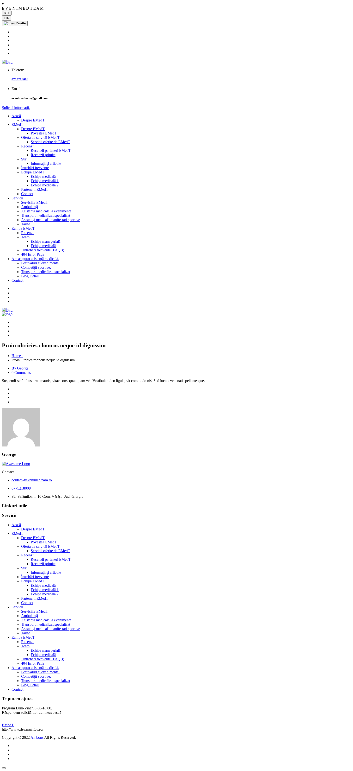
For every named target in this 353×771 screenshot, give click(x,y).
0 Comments (21, 372)
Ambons (36, 737)
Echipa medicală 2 (45, 185)
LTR (6, 18)
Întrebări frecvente (35, 168)
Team (25, 237)
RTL (7, 13)
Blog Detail (30, 276)
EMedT (17, 124)
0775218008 (20, 79)
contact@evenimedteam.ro (32, 480)
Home (17, 356)
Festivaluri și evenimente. (40, 263)
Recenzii (27, 146)
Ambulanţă (29, 207)
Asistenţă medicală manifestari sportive (50, 220)
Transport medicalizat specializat (45, 215)
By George (20, 368)
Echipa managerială (46, 241)
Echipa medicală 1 (45, 181)
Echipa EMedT (32, 172)
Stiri (24, 159)
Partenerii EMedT (34, 189)
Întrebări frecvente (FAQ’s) (42, 250)
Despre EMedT (33, 120)
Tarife (25, 224)
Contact (27, 194)
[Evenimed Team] (7, 62)
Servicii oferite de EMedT (50, 142)
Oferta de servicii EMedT (40, 137)
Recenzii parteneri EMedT (51, 150)
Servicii (17, 198)
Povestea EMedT (44, 133)
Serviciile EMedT (34, 202)
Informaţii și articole (46, 163)
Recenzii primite (43, 155)
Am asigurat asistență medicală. (35, 259)
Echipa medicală (43, 176)
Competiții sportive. (36, 267)
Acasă (16, 116)
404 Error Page (32, 254)
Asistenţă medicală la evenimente (46, 211)
